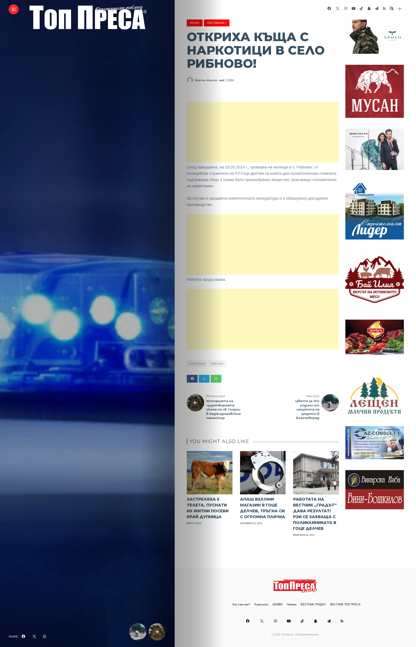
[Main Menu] (14, 9)
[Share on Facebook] (192, 379)
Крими (194, 22)
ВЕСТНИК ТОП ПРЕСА (345, 604)
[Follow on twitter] (337, 8)
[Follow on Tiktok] (361, 8)
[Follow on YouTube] (354, 8)
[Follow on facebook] (329, 8)
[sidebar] (400, 8)
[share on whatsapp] (44, 637)
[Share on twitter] (204, 379)
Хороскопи (261, 604)
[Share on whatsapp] (216, 379)
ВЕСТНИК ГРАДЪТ (313, 604)
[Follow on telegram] (377, 8)
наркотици (197, 363)
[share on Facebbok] (23, 637)
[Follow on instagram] (345, 8)
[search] (391, 9)
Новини (291, 604)
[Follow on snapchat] (369, 8)
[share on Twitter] (34, 637)
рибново (217, 363)
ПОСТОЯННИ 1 (216, 22)
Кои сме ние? (241, 604)
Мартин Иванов (206, 80)
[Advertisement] (263, 132)
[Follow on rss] (384, 8)
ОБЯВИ (278, 604)
